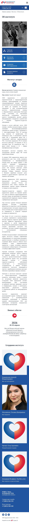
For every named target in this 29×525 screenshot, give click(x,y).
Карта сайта (27, 2)
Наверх (25, 521)
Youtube (6, 515)
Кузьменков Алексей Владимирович (9, 378)
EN (25, 7)
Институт (14, 11)
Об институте (20, 11)
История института (8, 41)
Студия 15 (15, 520)
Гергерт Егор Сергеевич (10, 446)
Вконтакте (3, 515)
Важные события (14, 310)
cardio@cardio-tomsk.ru (8, 495)
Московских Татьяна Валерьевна (13, 412)
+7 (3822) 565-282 (7, 506)
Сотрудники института (14, 345)
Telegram (9, 515)
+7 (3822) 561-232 (7, 501)
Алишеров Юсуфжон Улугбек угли (13, 479)
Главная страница (6, 11)
